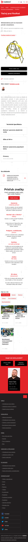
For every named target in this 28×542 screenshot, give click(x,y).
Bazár (3, 484)
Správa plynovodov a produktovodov (10, 470)
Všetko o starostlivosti (7, 479)
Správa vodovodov (6, 457)
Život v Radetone (12, 298)
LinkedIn (7, 517)
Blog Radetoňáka (6, 302)
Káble (7, 7)
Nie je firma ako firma (7, 436)
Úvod (2, 7)
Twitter (6, 521)
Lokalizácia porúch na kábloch (17, 7)
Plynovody (4, 462)
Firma (2, 432)
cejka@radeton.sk (13, 388)
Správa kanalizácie (6, 427)
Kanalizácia (4, 414)
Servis (3, 481)
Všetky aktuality (5, 294)
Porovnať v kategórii (8, 78)
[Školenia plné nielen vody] (7, 306)
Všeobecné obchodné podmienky (8, 539)
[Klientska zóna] (19, 2)
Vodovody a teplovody (8, 449)
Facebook (7, 513)
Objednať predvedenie (14, 73)
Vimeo (6, 529)
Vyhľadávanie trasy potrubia (8, 420)
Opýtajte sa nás (14, 84)
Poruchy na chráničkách (7, 9)
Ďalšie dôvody (14, 198)
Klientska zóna (5, 505)
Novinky (14, 294)
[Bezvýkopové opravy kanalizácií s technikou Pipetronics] (7, 329)
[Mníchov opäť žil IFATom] (20, 306)
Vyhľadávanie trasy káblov (8, 404)
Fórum (3, 507)
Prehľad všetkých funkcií (8, 35)
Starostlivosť (5, 476)
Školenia (20, 294)
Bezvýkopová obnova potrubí (9, 425)
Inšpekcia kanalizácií (7, 417)
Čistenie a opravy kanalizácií (9, 422)
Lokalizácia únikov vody (7, 454)
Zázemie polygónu (6, 502)
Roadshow (4, 494)
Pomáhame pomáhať (7, 497)
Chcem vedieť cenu (14, 68)
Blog (5, 336)
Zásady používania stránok (20, 537)
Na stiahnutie (5, 492)
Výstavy (4, 298)
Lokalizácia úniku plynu (7, 468)
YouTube (7, 525)
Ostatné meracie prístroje (8, 409)
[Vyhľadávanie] (24, 2)
